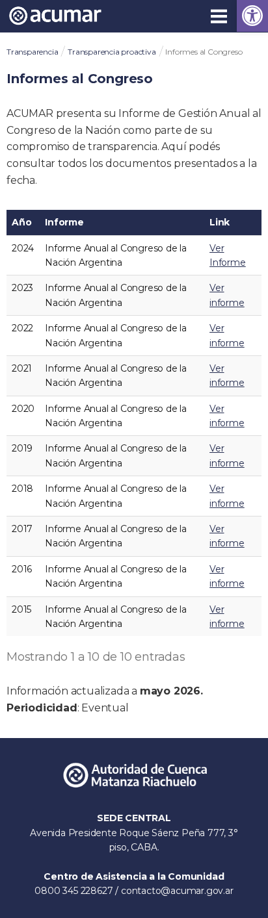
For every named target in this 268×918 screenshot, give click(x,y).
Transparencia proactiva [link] (111, 52)
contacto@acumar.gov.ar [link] (177, 891)
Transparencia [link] (32, 52)
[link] (252, 16)
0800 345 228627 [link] (74, 891)
